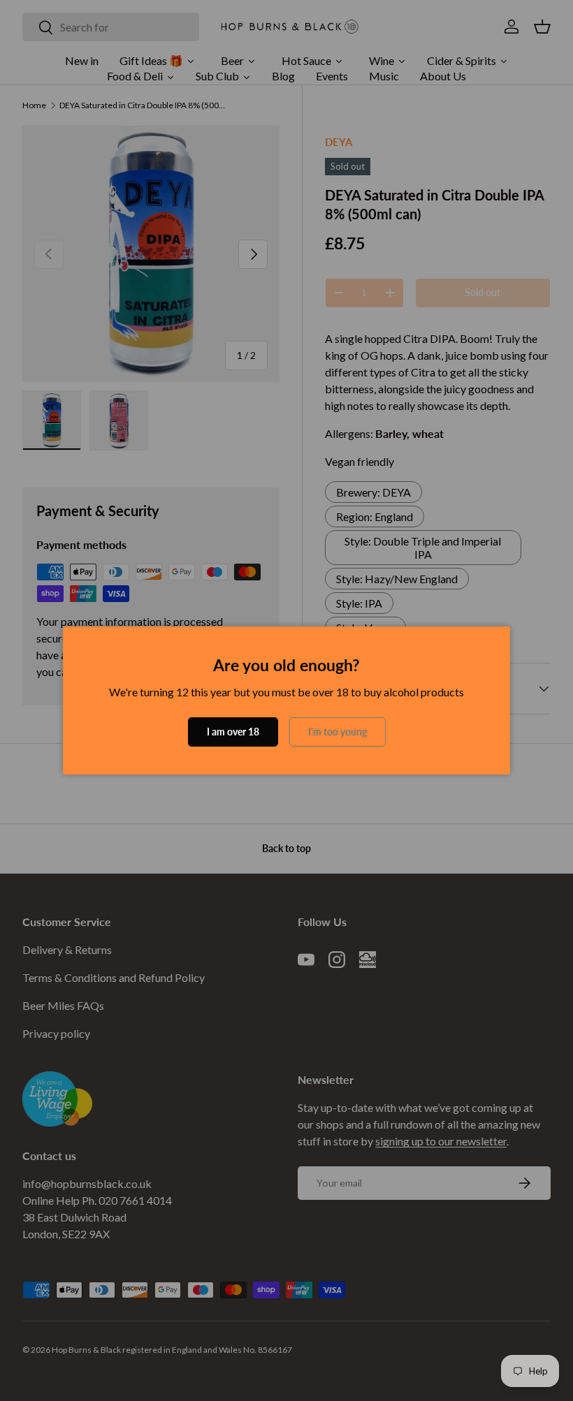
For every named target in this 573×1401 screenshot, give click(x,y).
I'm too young (337, 732)
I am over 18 (233, 732)
